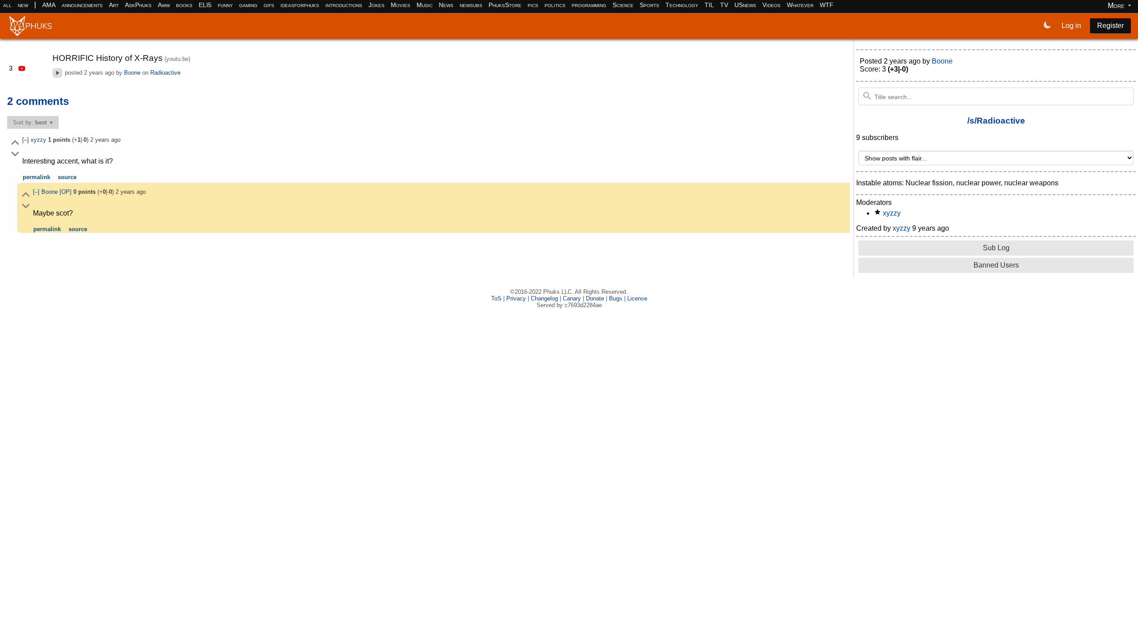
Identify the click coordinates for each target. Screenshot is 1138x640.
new (23, 4)
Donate (595, 298)
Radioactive (165, 72)
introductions (343, 4)
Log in (1071, 25)
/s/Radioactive (996, 120)
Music (425, 4)
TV (724, 4)
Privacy (516, 298)
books (184, 4)
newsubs (471, 4)
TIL (709, 4)
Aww (164, 4)
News (446, 4)
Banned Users (996, 265)
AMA (49, 4)
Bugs (615, 298)
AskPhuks (138, 4)
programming (589, 4)
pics (533, 4)
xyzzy (39, 139)
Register (1110, 25)
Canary (572, 298)
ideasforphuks (299, 4)
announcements (82, 4)
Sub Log (996, 248)
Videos (771, 4)
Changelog (544, 298)
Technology (681, 4)
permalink (36, 177)
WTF (826, 4)
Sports (649, 4)
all (7, 4)
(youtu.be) (177, 59)
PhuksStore (505, 4)
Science (623, 4)
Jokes (377, 4)
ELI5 (205, 4)
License (637, 298)
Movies (400, 4)
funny (225, 4)
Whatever (800, 4)
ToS (496, 298)
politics (555, 4)
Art (114, 4)
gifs (269, 4)
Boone (132, 72)
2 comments (38, 101)
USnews (745, 4)
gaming (248, 4)
